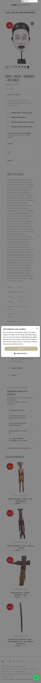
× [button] (37, 328)
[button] (36, 678)
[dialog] (20, 341)
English (26, 1)
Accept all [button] (21, 348)
